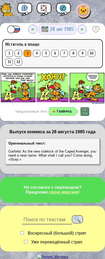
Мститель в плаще (22, 44)
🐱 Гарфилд (62, 111)
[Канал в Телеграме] (63, 11)
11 (9, 62)
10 (91, 53)
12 (18, 62)
